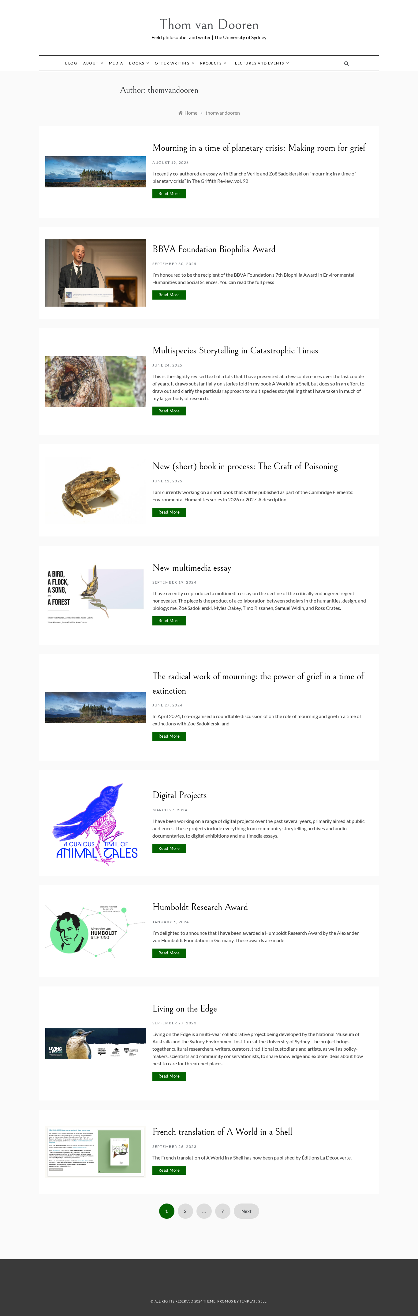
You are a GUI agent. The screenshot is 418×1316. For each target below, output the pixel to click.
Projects (211, 63)
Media (116, 63)
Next (246, 1211)
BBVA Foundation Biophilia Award (213, 249)
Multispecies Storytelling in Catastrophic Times (235, 350)
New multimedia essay (191, 567)
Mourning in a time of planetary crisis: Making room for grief (258, 147)
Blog (71, 63)
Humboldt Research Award (200, 907)
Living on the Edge (184, 1008)
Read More (169, 193)
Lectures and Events (259, 63)
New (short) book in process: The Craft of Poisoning (245, 466)
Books (136, 63)
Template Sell (253, 1301)
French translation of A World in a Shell (222, 1131)
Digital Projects (179, 795)
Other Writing (172, 63)
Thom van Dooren (209, 24)
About (91, 63)
